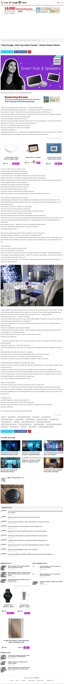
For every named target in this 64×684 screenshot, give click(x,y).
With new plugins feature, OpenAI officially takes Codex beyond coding (19, 567)
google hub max (19, 419)
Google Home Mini (46, 417)
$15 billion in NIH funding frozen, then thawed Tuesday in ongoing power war (27, 540)
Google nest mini (54, 419)
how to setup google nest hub (8, 424)
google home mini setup (7, 419)
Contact (23, 680)
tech (2, 48)
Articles (8, 40)
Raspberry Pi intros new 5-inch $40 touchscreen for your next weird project (27, 531)
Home (3, 40)
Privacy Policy (40, 680)
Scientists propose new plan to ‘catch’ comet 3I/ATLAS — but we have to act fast (28, 521)
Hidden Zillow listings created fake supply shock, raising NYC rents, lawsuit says (19, 668)
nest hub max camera (39, 424)
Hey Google (16, 422)
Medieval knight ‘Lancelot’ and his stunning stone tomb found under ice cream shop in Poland (19, 574)
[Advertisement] (32, 25)
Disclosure (31, 680)
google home (36, 417)
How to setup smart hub (25, 424)
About (17, 680)
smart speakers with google (46, 426)
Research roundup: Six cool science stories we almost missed (24, 517)
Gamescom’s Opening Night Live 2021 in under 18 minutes (22, 549)
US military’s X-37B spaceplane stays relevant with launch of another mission (28, 535)
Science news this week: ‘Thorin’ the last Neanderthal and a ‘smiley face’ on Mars (29, 545)
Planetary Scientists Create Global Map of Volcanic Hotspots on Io (25, 526)
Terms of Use (50, 680)
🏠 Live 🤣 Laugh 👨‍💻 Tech (13, 2)
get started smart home (24, 417)
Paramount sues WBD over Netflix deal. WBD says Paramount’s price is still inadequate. (30, 554)
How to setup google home (43, 422)
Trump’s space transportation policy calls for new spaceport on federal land (18, 656)
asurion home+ (11, 417)
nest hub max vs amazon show (54, 424)
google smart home (6, 422)
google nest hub (30, 419)
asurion (3, 417)
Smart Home (4, 426)
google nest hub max (42, 419)
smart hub (23, 426)
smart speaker (32, 426)
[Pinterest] (29, 51)
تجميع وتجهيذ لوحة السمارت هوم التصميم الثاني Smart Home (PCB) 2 (50, 567)
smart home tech (14, 426)
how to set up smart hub (28, 422)
